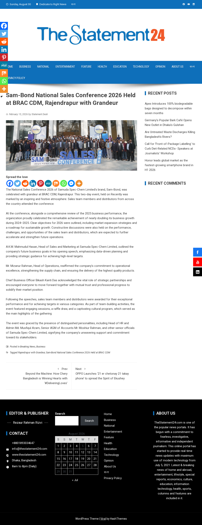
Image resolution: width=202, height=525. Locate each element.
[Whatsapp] (63, 183)
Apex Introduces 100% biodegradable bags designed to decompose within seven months (169, 108)
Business (25, 66)
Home (108, 414)
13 (88, 452)
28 (95, 465)
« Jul (75, 480)
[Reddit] (25, 183)
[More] (79, 183)
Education (120, 66)
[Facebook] (9, 183)
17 (70, 459)
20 (88, 459)
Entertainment (65, 66)
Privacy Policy (15, 78)
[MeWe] (48, 183)
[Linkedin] (32, 183)
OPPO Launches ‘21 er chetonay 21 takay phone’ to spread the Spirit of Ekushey (102, 373)
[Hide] (1, 96)
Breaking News (27, 346)
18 (76, 459)
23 (64, 465)
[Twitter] (17, 183)
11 (76, 452)
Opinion (160, 66)
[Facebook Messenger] (71, 183)
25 (76, 465)
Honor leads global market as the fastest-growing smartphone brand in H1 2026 (169, 165)
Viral (103, 518)
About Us (177, 66)
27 (88, 465)
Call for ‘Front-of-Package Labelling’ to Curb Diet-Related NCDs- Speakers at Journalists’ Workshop (170, 148)
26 (82, 465)
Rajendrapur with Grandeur (31, 352)
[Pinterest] (40, 183)
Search (60, 413)
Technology (141, 66)
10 (70, 452)
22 (58, 465)
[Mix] (55, 183)
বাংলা (73, 4)
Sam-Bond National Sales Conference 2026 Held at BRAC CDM (78, 352)
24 (70, 465)
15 (58, 459)
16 (64, 459)
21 (95, 459)
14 (95, 452)
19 (82, 459)
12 (82, 452)
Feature (86, 66)
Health (102, 66)
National (43, 66)
